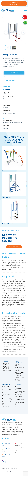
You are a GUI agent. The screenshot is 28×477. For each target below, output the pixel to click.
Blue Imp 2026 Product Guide (6, 390)
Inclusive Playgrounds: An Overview (7, 402)
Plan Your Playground (5, 405)
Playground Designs (5, 364)
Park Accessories (7, 370)
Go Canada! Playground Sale (7, 387)
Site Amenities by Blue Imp (7, 395)
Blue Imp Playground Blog (7, 398)
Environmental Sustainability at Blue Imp (19, 404)
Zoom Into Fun (19, 367)
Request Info (14, 72)
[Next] (23, 32)
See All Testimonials (14, 246)
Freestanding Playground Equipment (6, 367)
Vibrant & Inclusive (17, 370)
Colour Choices (6, 393)
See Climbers (6, 17)
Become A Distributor (18, 389)
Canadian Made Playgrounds (19, 400)
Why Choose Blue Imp (18, 397)
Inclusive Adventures (18, 365)
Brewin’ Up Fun (19, 377)
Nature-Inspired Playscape (19, 373)
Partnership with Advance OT (20, 392)
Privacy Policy (19, 406)
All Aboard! (18, 375)
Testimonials (18, 394)
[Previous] (6, 32)
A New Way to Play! (14, 3)
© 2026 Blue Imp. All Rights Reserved (9, 468)
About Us (17, 386)
